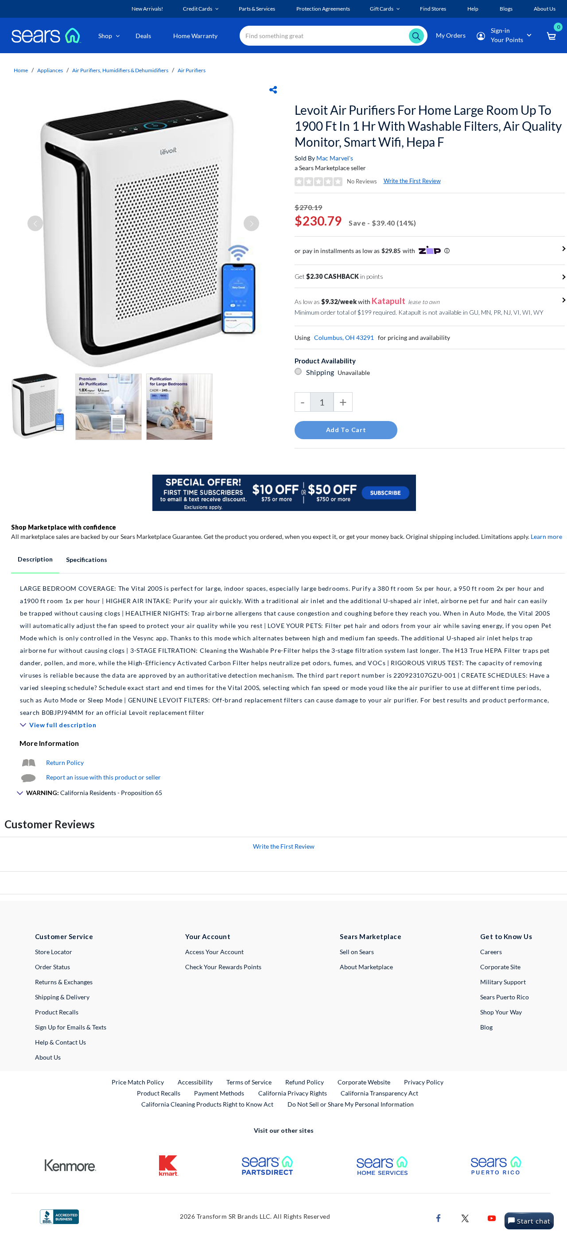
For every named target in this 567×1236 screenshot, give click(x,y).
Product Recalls (56, 1012)
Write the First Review (412, 180)
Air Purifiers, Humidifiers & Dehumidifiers (120, 70)
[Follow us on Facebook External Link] (438, 1217)
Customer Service (64, 936)
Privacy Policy (423, 1082)
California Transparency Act (379, 1093)
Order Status (52, 967)
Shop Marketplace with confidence (63, 527)
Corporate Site (500, 967)
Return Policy (65, 762)
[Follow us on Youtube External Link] (492, 1217)
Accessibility (195, 1082)
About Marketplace (366, 967)
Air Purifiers (192, 70)
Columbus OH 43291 (344, 337)
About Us (48, 1057)
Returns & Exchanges (64, 982)
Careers (491, 951)
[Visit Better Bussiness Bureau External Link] (59, 1216)
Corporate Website (364, 1082)
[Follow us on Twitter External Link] (465, 1217)
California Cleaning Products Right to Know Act (207, 1104)
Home (21, 70)
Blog (486, 1027)
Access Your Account (214, 951)
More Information (49, 743)
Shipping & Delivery (62, 997)
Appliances (50, 70)
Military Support (503, 982)
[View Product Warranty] (28, 762)
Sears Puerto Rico (504, 997)
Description (35, 559)
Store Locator (53, 951)
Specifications (86, 559)
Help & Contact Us (60, 1042)
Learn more (546, 536)
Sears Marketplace (370, 936)
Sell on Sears (357, 951)
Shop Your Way (501, 1012)
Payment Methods (219, 1093)
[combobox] (333, 36)
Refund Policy (304, 1082)
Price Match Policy (138, 1082)
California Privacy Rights (292, 1093)
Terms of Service (249, 1082)
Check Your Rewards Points (223, 967)
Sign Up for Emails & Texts (70, 1027)
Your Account (207, 936)
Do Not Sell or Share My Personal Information (350, 1104)
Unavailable (355, 372)
